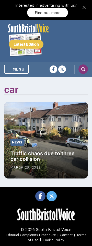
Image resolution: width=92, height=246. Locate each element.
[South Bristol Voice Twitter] (62, 69)
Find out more (48, 12)
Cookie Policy (53, 240)
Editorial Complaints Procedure (31, 234)
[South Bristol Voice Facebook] (53, 69)
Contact (66, 234)
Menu (18, 69)
